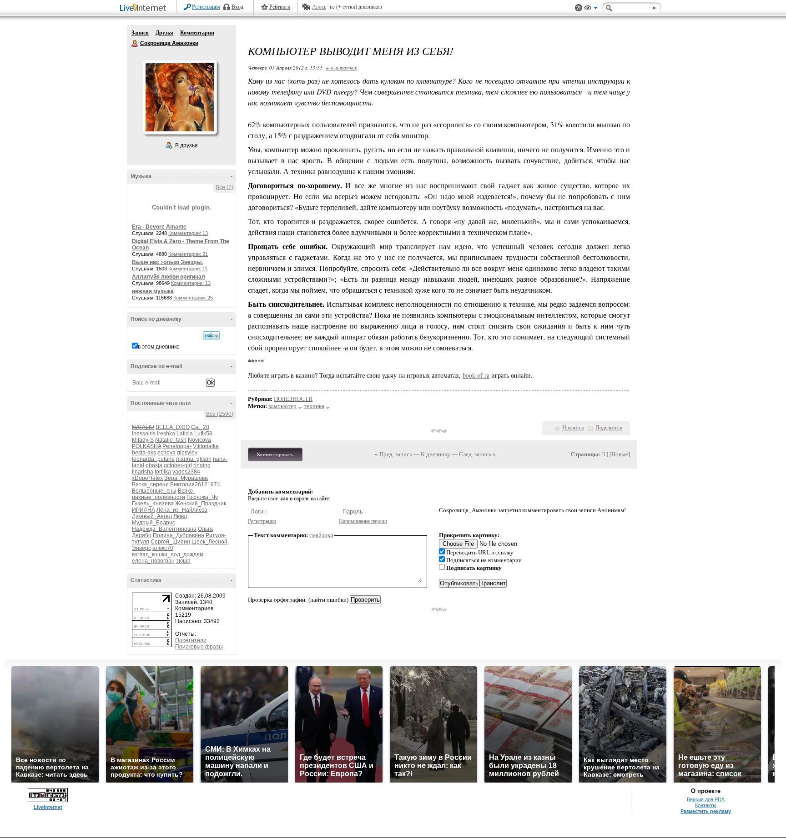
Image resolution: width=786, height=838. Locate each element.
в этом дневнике (159, 347)
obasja (154, 465)
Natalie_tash (170, 440)
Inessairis (144, 433)
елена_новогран (153, 561)
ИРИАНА (143, 510)
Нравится (573, 427)
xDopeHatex (147, 478)
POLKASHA (146, 446)
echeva (166, 452)
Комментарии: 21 (188, 254)
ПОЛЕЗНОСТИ (293, 398)
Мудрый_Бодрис (153, 522)
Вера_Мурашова (186, 478)
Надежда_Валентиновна (164, 529)
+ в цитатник (341, 67)
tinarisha (142, 472)
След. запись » (477, 454)
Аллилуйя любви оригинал (168, 277)
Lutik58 (203, 433)
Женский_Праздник (200, 503)
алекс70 (162, 548)
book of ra (476, 375)
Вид (591, 9)
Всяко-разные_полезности (163, 494)
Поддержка (578, 8)
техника (314, 406)
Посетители (191, 640)
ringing (202, 465)
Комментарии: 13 (188, 233)
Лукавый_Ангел (152, 516)
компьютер (282, 406)
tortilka (163, 472)
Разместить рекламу (705, 811)
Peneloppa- (176, 446)
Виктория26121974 (195, 484)
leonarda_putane (153, 459)
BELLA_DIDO (173, 427)
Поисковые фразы (199, 646)
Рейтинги (279, 7)
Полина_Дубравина (178, 535)
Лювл (180, 516)
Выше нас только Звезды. (167, 262)
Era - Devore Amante (159, 227)
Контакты (705, 805)
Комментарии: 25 (193, 297)
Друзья (164, 33)
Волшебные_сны (154, 491)
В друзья (186, 145)
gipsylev (187, 452)
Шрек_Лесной (209, 542)
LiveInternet (144, 8)
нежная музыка (153, 291)
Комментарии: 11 (187, 268)
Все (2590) (219, 414)
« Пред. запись (393, 454)
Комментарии (197, 33)
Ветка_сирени (150, 484)
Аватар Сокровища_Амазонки (180, 97)
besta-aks (144, 452)
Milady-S (143, 440)
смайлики (321, 535)
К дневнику (435, 454)
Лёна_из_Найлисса (181, 510)
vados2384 (186, 472)
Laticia (184, 433)
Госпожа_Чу (202, 497)
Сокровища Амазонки (135, 43)
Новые (619, 454)
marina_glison (194, 459)
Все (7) (224, 187)
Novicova (199, 440)
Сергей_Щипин (170, 542)
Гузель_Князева (153, 503)
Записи (140, 33)
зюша (183, 561)
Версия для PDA (706, 799)
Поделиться (608, 427)
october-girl (178, 465)
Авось (319, 7)
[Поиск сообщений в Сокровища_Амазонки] (211, 335)
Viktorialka (206, 446)
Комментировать (275, 454)
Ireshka (166, 433)
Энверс (141, 548)
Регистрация (206, 7)
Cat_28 (200, 427)
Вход (237, 7)
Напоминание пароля (363, 521)
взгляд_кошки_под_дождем (167, 554)
